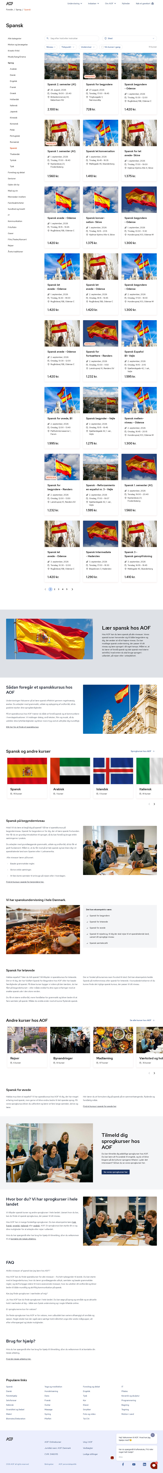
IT (9, 215)
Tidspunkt (66, 47)
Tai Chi (86, 1418)
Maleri (9, 1414)
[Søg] (47, 38)
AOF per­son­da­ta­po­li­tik (67, 1464)
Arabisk (13, 69)
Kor (84, 1400)
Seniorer (12, 178)
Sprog (18, 9)
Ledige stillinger (90, 1454)
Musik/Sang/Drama (17, 56)
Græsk (13, 93)
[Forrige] (149, 804)
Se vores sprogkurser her (116, 1172)
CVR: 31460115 (51, 1454)
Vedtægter (88, 1448)
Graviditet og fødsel (15, 1409)
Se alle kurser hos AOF (140, 1020)
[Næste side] (71, 589)
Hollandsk (14, 99)
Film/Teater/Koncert (17, 239)
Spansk (13, 148)
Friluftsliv (12, 227)
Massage (48, 1409)
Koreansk (14, 123)
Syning (48, 1414)
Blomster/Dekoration (15, 1418)
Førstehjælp (11, 1395)
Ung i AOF (88, 1442)
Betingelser (49, 1464)
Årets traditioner (15, 251)
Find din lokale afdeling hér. (18, 1359)
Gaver (10, 233)
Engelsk (13, 81)
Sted (110, 38)
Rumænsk (14, 142)
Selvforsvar (11, 1400)
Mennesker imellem (17, 196)
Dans (47, 1395)
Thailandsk (15, 154)
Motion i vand (127, 1414)
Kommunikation (15, 221)
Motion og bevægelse (18, 44)
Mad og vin (13, 190)
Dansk (13, 75)
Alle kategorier (14, 38)
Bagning (125, 1405)
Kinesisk (13, 117)
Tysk (12, 166)
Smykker (87, 1409)
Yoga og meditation (53, 1386)
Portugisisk (15, 136)
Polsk (12, 130)
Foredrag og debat (16, 172)
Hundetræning (51, 1391)
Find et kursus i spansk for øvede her (99, 1106)
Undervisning (73, 3)
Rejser (11, 245)
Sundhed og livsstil (16, 209)
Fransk (13, 87)
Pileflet (48, 1418)
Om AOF (109, 3)
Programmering (128, 1400)
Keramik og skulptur (130, 1395)
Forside (9, 9)
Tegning (125, 1409)
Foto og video (89, 1414)
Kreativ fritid (13, 50)
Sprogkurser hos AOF (141, 751)
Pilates (124, 1391)
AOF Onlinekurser (53, 1442)
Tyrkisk (13, 160)
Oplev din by (13, 184)
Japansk (13, 111)
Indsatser (92, 3)
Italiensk (13, 105)
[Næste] (154, 804)
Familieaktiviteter (16, 203)
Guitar (47, 1405)
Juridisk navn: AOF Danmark (58, 1448)
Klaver (86, 1405)
